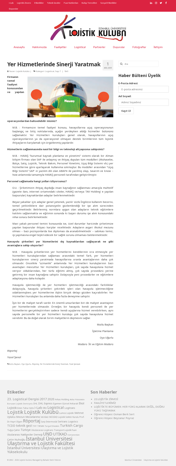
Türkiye (26, 430)
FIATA (31, 408)
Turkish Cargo (71, 425)
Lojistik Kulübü (23, 71)
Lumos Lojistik (66, 413)
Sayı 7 (58, 71)
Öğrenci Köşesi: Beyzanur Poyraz (114, 418)
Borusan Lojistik (14, 403)
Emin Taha (22, 408)
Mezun (20, 416)
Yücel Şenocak (74, 364)
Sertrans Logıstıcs (68, 421)
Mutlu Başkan (14, 364)
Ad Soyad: (124, 96)
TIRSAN (40, 426)
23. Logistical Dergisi (23, 399)
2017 (43, 399)
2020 (50, 399)
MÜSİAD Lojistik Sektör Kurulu (64, 417)
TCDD (11, 426)
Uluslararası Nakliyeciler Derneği (24, 434)
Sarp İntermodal (49, 421)
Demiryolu (28, 403)
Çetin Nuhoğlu (16, 439)
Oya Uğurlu (26, 364)
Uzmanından (74, 434)
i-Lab (38, 407)
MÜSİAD (45, 417)
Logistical (49, 71)
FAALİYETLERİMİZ (105, 403)
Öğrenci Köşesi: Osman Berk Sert (114, 414)
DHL (35, 403)
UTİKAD (60, 434)
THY (35, 426)
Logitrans (69, 408)
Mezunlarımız (32, 416)
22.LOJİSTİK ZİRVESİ (106, 399)
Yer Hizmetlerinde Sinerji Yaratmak (54, 364)
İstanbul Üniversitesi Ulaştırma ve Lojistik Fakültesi (41, 441)
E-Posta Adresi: (128, 83)
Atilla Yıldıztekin (77, 399)
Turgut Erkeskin (52, 426)
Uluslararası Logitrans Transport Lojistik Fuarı (54, 430)
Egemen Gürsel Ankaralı (65, 403)
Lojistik (15, 412)
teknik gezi (24, 425)
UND (47, 434)
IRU (45, 408)
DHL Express (45, 403)
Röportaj (35, 364)
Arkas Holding (62, 399)
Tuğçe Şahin (13, 430)
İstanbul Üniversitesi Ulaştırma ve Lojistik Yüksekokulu (40, 450)
